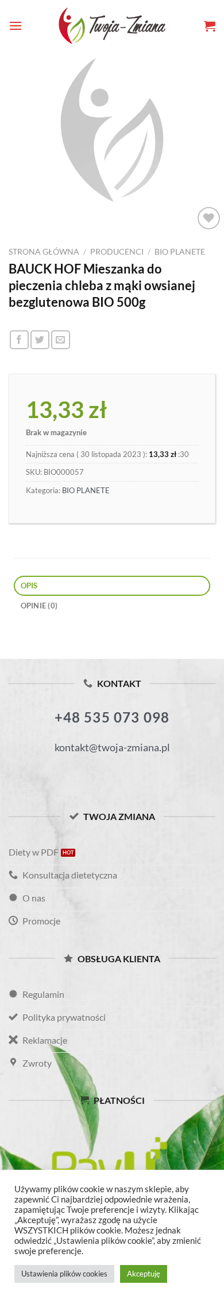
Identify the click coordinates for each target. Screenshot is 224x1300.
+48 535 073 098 (112, 717)
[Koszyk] (209, 25)
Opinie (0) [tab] (39, 605)
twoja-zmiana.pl (112, 25)
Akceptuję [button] (143, 1273)
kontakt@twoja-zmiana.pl (112, 747)
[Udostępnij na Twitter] (39, 339)
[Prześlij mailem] (60, 339)
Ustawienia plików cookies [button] (64, 1273)
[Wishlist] (209, 218)
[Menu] (15, 25)
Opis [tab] (29, 585)
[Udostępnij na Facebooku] (19, 339)
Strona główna (44, 251)
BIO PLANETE (180, 251)
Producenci (117, 251)
